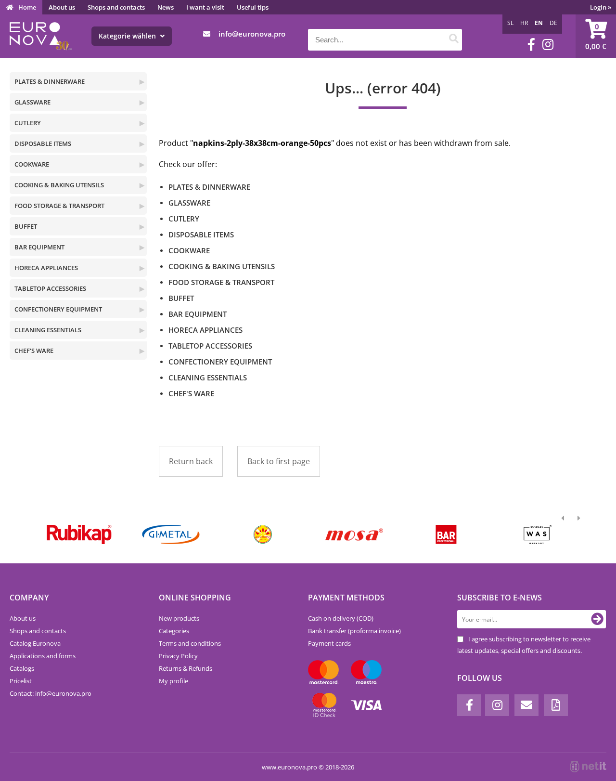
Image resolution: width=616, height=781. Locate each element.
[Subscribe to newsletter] (597, 619)
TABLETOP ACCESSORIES (50, 288)
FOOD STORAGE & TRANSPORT (59, 205)
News (165, 7)
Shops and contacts (116, 7)
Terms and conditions (190, 643)
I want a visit (205, 7)
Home (27, 7)
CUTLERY (27, 122)
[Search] (453, 40)
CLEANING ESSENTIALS (47, 329)
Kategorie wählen (128, 35)
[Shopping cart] (596, 36)
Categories (174, 630)
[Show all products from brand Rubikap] (79, 534)
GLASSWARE (32, 102)
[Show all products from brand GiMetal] (170, 534)
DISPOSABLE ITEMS (42, 143)
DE (553, 23)
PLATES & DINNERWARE (49, 81)
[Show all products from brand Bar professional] (446, 534)
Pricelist (21, 681)
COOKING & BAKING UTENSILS (59, 185)
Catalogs (22, 668)
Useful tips (253, 7)
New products (179, 618)
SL (510, 23)
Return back (191, 461)
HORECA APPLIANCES (46, 267)
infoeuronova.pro (251, 34)
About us (62, 7)
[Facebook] (531, 44)
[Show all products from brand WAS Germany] (538, 534)
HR (524, 23)
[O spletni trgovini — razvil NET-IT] (588, 766)
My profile (173, 681)
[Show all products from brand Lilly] (262, 534)
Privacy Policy (178, 655)
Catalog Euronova (35, 643)
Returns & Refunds (185, 668)
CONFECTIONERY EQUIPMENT (58, 309)
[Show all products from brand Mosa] (354, 534)
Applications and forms (43, 655)
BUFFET (25, 226)
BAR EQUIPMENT (39, 247)
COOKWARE (31, 164)
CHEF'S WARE (33, 350)
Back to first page (278, 461)
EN (539, 23)
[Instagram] (547, 44)
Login (600, 7)
